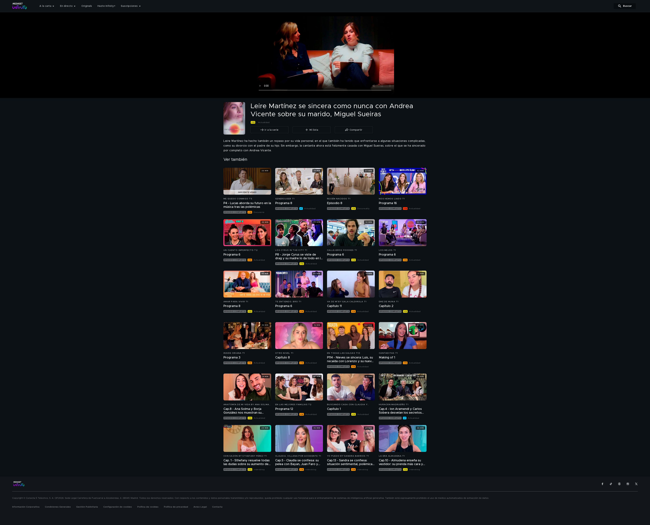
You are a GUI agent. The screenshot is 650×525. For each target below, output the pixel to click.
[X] (636, 483)
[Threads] (619, 483)
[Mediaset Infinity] (19, 6)
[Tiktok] (610, 483)
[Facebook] (602, 483)
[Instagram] (627, 483)
